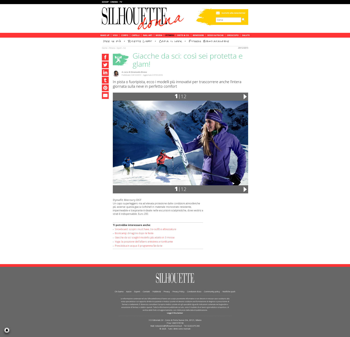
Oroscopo (233, 35)
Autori (129, 291)
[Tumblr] (105, 80)
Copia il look (170, 41)
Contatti (146, 291)
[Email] (105, 96)
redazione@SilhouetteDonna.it (168, 326)
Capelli (136, 35)
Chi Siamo (119, 291)
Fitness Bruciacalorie (209, 41)
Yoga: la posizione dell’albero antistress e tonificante (144, 241)
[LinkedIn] (105, 73)
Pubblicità (156, 291)
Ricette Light (140, 41)
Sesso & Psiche (215, 35)
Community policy (212, 291)
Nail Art (147, 35)
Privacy (167, 291)
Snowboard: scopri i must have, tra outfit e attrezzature (145, 229)
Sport (119, 48)
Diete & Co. (183, 35)
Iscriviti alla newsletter (233, 13)
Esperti (137, 291)
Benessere (198, 35)
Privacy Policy (178, 291)
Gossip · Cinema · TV (112, 2)
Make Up (104, 35)
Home (104, 48)
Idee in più (112, 41)
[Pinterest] (105, 88)
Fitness (170, 35)
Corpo (124, 35)
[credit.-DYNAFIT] (180, 143)
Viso (115, 35)
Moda (159, 35)
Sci (124, 48)
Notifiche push (228, 291)
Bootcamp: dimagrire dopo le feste (134, 233)
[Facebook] (105, 57)
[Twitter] (105, 65)
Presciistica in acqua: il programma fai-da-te (138, 245)
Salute (246, 35)
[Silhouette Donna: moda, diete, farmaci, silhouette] (154, 18)
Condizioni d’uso (194, 291)
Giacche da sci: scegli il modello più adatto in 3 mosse (144, 237)
